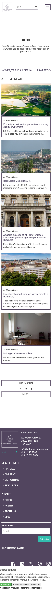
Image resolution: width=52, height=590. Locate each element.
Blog (8, 517)
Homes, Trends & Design (17, 70)
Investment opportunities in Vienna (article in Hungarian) (25, 295)
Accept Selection (21, 584)
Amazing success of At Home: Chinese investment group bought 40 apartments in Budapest (24, 237)
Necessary (5, 588)
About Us (10, 511)
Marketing (37, 588)
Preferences (26, 588)
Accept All (5, 584)
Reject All (35, 584)
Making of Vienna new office (17, 353)
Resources (11, 485)
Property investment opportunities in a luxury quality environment (26, 125)
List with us (12, 480)
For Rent (10, 474)
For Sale (10, 468)
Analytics (15, 588)
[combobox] (27, 7)
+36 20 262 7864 (29, 455)
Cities (8, 500)
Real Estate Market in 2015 (17, 180)
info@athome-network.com (35, 449)
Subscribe (44, 539)
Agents (9, 505)
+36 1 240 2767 (29, 452)
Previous (26, 383)
